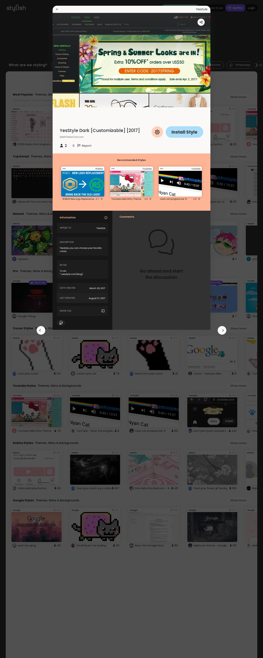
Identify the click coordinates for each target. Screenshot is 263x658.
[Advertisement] (14, 329)
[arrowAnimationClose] (40, 330)
